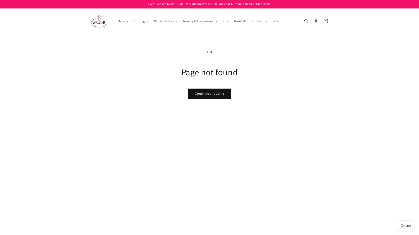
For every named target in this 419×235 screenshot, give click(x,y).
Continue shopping (209, 93)
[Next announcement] (328, 4)
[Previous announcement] (91, 4)
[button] (122, 21)
